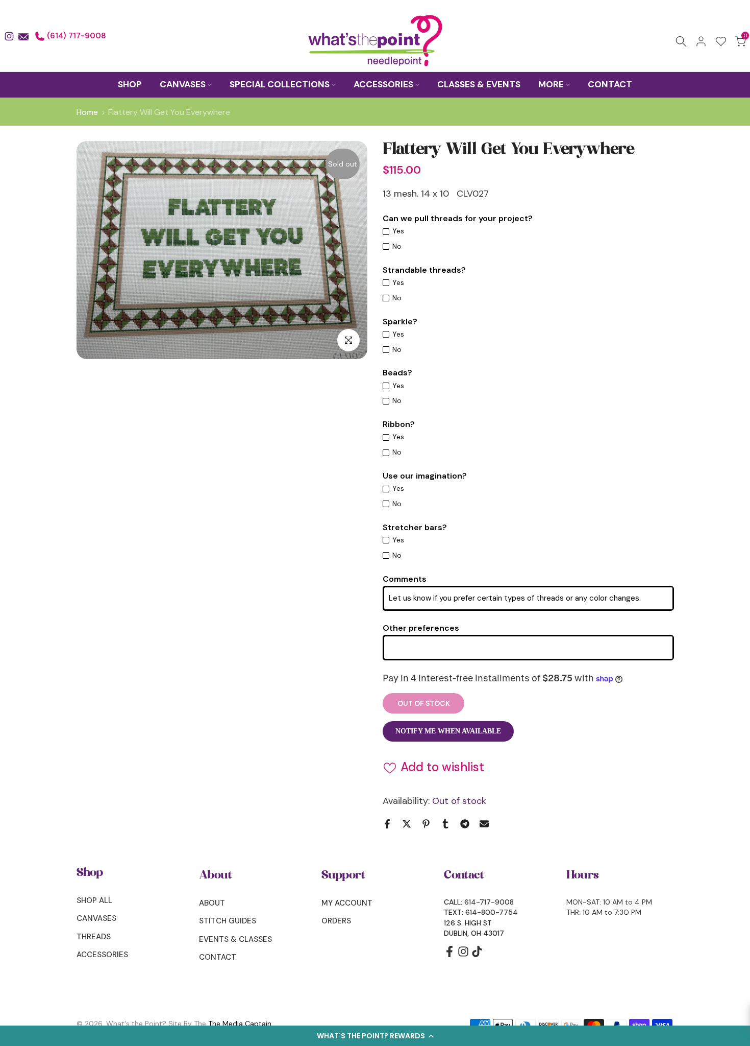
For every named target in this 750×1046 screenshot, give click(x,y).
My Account (346, 903)
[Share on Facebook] (387, 823)
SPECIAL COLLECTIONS (280, 84)
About (212, 903)
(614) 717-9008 (75, 36)
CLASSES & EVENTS (478, 84)
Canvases (96, 918)
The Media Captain (239, 1023)
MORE (551, 84)
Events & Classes (235, 939)
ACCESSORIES (383, 84)
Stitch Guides (227, 921)
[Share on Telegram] (464, 823)
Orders (336, 921)
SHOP (130, 84)
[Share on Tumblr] (445, 823)
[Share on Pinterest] (426, 823)
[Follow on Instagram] (463, 955)
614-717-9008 (489, 902)
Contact (217, 957)
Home (87, 112)
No (397, 246)
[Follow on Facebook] (449, 955)
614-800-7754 (491, 912)
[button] (375, 1036)
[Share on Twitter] (406, 823)
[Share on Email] (484, 823)
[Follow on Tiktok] (477, 955)
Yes (398, 230)
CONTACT (610, 84)
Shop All (94, 900)
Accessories (102, 954)
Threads (94, 937)
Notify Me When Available (448, 731)
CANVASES (183, 84)
